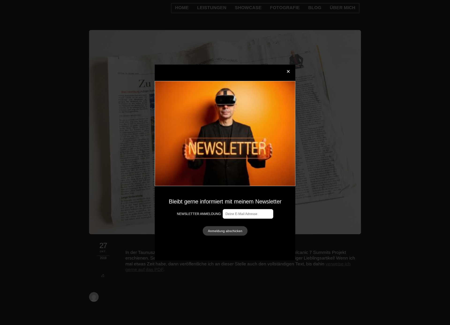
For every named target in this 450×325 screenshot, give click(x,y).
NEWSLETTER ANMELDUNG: (200, 214)
